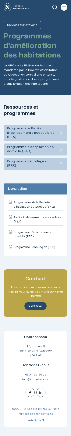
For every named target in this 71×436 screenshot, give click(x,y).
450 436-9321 (35, 375)
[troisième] (36, 420)
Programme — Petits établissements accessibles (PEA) (31, 133)
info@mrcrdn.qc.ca (35, 379)
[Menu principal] (64, 7)
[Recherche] (55, 7)
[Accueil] (17, 7)
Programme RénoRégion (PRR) (27, 163)
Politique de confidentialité (35, 414)
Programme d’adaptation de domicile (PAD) (30, 149)
